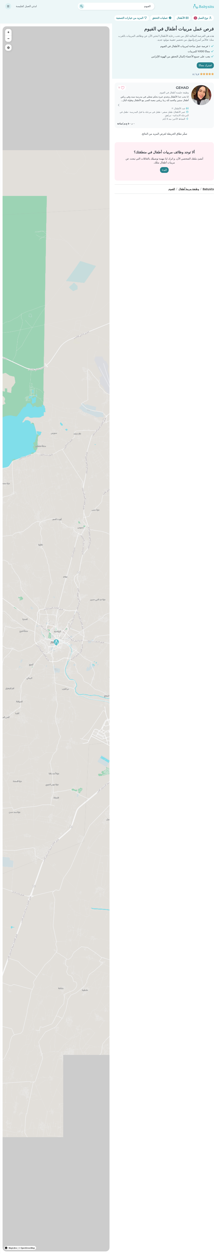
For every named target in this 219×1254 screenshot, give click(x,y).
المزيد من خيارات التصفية (130, 17)
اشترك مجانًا (205, 65)
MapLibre (13, 1247)
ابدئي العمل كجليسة (26, 6)
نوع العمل (202, 17)
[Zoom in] (8, 32)
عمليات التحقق (160, 17)
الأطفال (181, 17)
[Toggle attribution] (6, 1248)
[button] (56, 642)
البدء (164, 169)
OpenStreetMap (28, 1247)
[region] (56, 638)
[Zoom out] (8, 38)
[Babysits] (203, 6)
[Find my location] (8, 47)
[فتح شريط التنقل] (8, 6)
